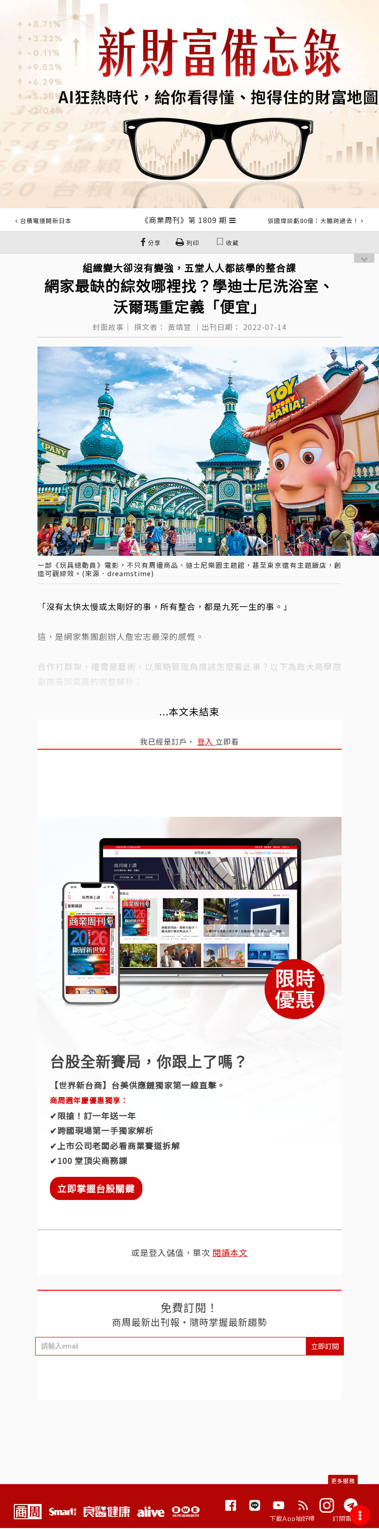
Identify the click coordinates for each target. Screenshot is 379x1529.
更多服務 (343, 1481)
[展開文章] (232, 219)
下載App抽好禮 (292, 1518)
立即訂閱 (325, 1346)
